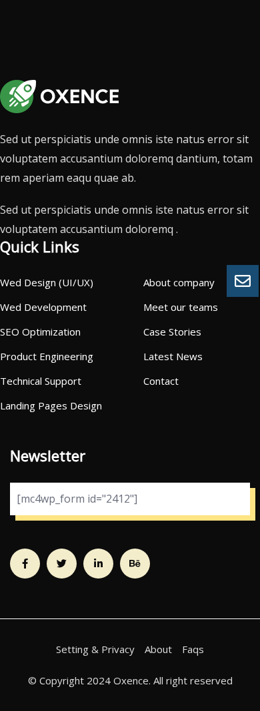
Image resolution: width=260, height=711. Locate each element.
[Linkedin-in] (98, 564)
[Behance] (135, 564)
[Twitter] (62, 564)
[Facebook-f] (25, 564)
